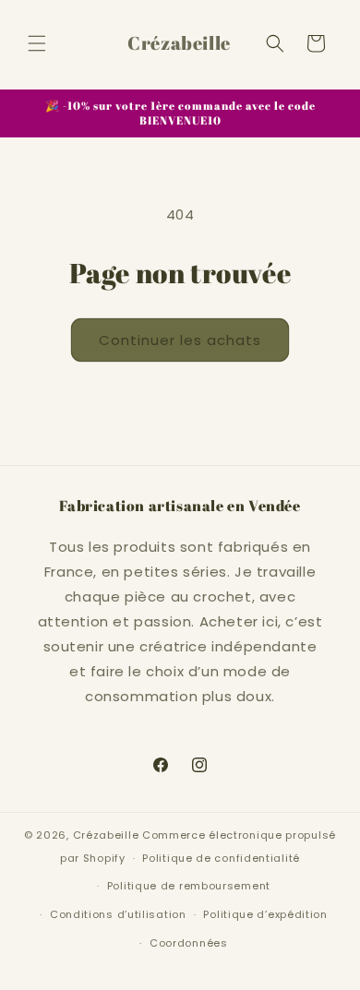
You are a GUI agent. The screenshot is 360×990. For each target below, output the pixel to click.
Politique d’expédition (265, 914)
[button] (37, 43)
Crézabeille (106, 835)
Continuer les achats (180, 340)
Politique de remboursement (188, 885)
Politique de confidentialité (221, 858)
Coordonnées (189, 943)
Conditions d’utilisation (118, 914)
